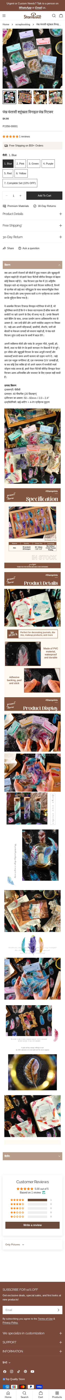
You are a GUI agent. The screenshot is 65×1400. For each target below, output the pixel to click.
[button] (11, 136)
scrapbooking (22, 24)
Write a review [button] (32, 1225)
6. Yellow (21, 173)
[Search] (53, 15)
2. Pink (20, 163)
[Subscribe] (58, 1310)
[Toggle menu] (4, 15)
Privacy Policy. (10, 1322)
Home (6, 24)
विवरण (7, 264)
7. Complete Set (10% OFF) (20, 183)
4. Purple (48, 163)
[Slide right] (54, 59)
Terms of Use (45, 1318)
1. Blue (8, 163)
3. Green (34, 163)
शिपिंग (7, 1156)
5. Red (8, 173)
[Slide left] (11, 59)
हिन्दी (5, 1362)
